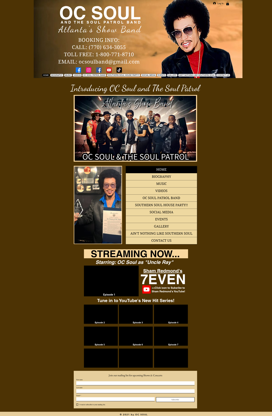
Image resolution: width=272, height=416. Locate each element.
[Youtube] (146, 289)
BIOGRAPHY (161, 177)
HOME (161, 170)
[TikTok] (119, 70)
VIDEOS (161, 191)
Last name (79, 387)
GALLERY (161, 226)
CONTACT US (161, 241)
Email (78, 395)
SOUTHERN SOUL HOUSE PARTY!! (161, 205)
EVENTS (161, 219)
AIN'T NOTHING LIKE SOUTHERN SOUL (161, 233)
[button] (227, 3)
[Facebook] (78, 70)
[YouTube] (109, 70)
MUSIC (161, 184)
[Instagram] (88, 70)
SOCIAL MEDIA (161, 212)
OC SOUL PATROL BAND (161, 198)
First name (79, 379)
